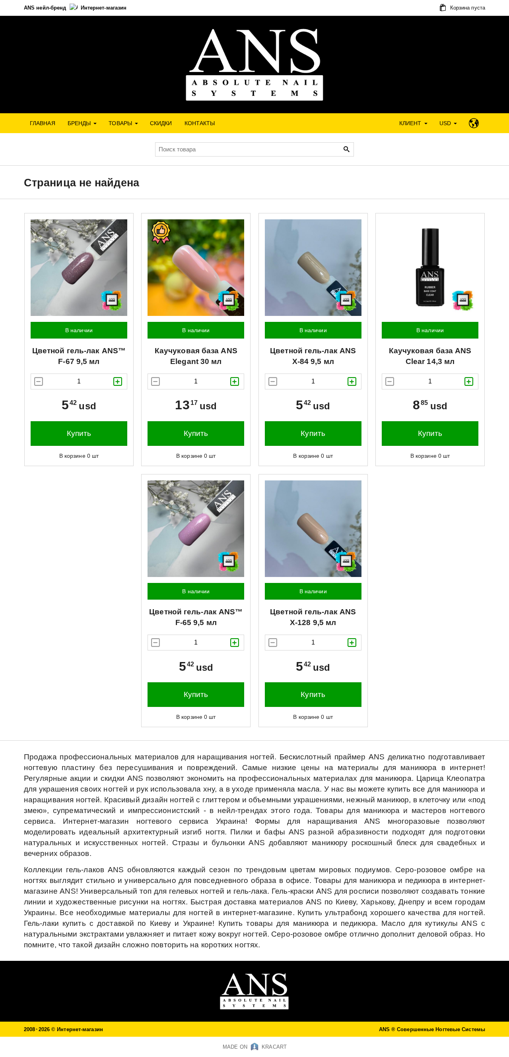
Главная (42, 123)
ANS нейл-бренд (46, 8)
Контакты (200, 123)
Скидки (161, 123)
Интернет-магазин (104, 8)
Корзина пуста (467, 8)
